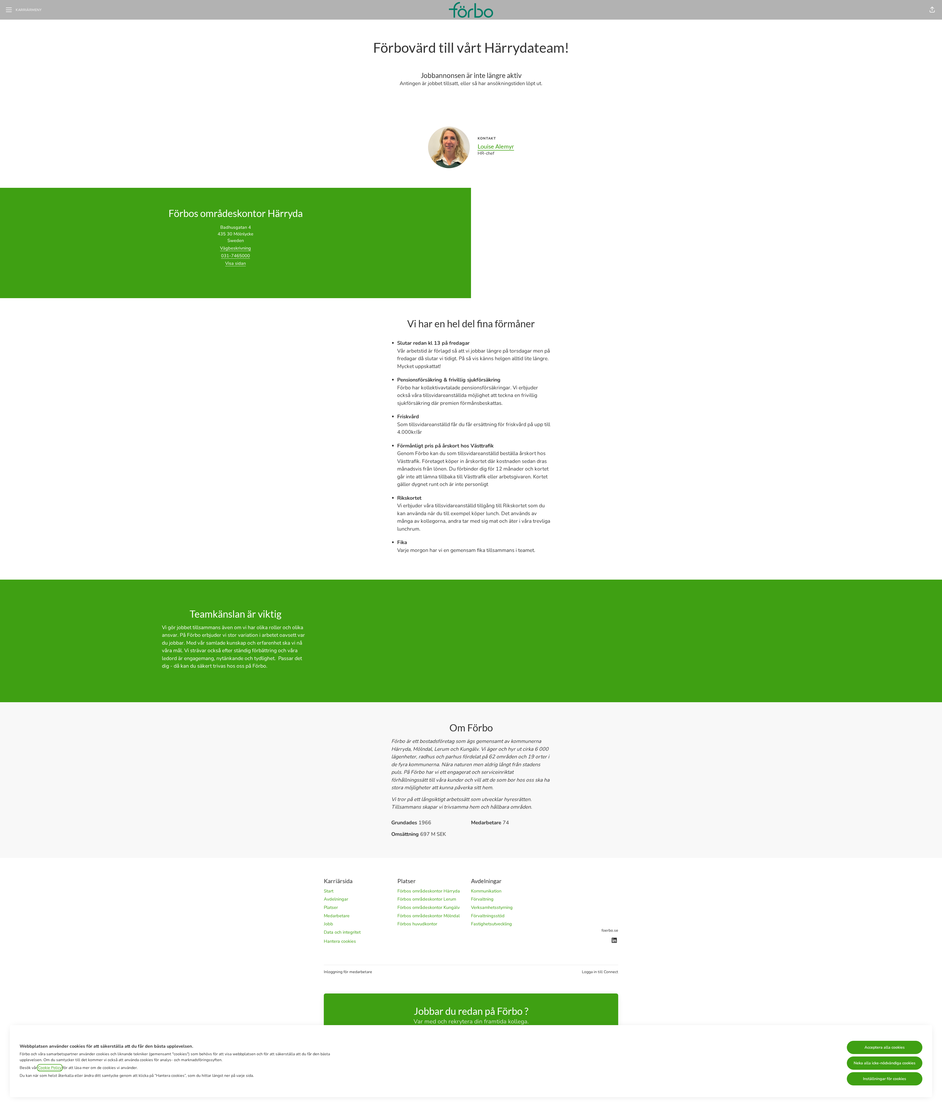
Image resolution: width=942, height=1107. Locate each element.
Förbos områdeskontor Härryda (428, 891)
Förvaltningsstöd (488, 916)
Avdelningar (336, 899)
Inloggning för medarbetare (348, 972)
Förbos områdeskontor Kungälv (428, 907)
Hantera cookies (340, 941)
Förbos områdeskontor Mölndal (428, 916)
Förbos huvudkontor (417, 924)
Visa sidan (235, 263)
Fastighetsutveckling (491, 924)
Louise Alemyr (496, 146)
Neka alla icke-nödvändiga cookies (885, 1063)
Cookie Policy (50, 1067)
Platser (331, 907)
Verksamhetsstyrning (492, 907)
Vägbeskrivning (235, 248)
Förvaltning (482, 899)
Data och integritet (342, 932)
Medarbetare (337, 916)
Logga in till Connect (600, 972)
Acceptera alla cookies (884, 1047)
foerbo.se (610, 930)
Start (328, 891)
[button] (932, 10)
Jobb (328, 924)
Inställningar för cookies (884, 1079)
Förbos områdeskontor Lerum (426, 899)
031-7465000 (235, 256)
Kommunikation (486, 891)
